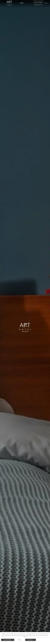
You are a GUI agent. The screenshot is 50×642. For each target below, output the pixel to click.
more (25, 636)
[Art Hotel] (9, 3)
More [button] (21, 3)
